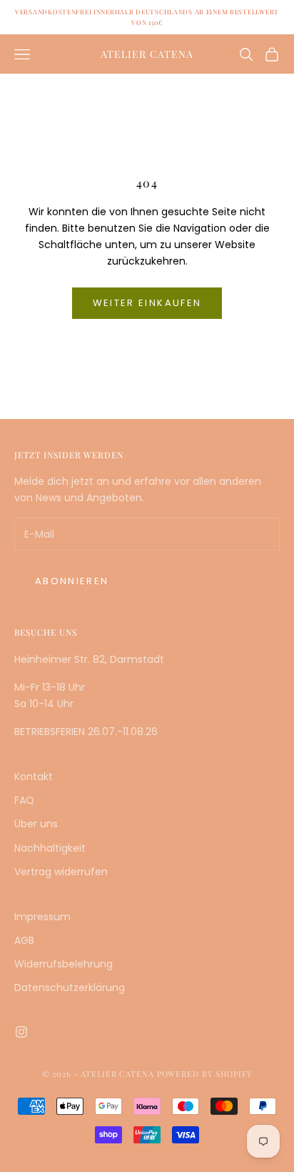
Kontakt (33, 776)
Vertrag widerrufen (61, 872)
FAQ (24, 800)
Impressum (42, 917)
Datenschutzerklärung (69, 987)
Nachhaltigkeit (50, 848)
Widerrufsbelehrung (63, 964)
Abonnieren (71, 581)
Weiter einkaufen (147, 303)
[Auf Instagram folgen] (21, 1032)
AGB (24, 940)
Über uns (36, 824)
